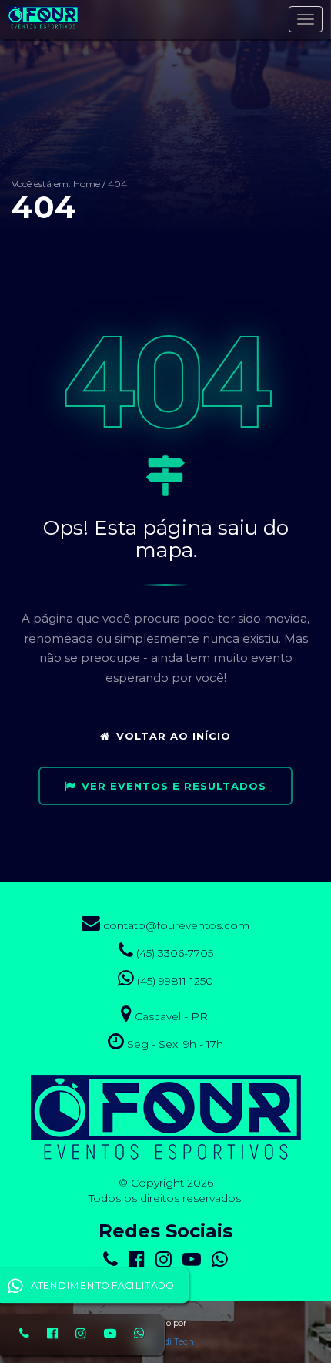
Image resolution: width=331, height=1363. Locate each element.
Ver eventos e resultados (174, 786)
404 (117, 184)
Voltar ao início (173, 736)
